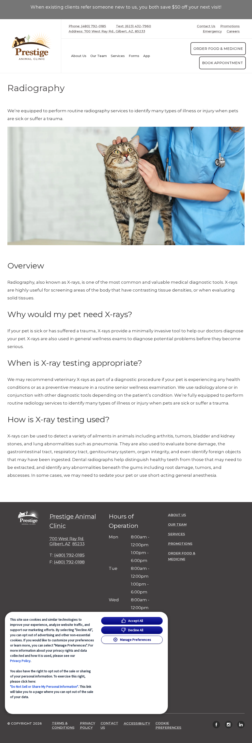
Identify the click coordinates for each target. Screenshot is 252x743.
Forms (134, 56)
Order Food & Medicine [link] (218, 48)
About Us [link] (78, 56)
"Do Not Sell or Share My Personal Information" (44, 686)
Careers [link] (233, 31)
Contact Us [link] (206, 26)
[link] (31, 46)
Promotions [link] (230, 26)
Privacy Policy (20, 661)
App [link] (146, 56)
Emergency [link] (212, 31)
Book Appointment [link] (222, 63)
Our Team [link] (98, 56)
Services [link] (118, 56)
